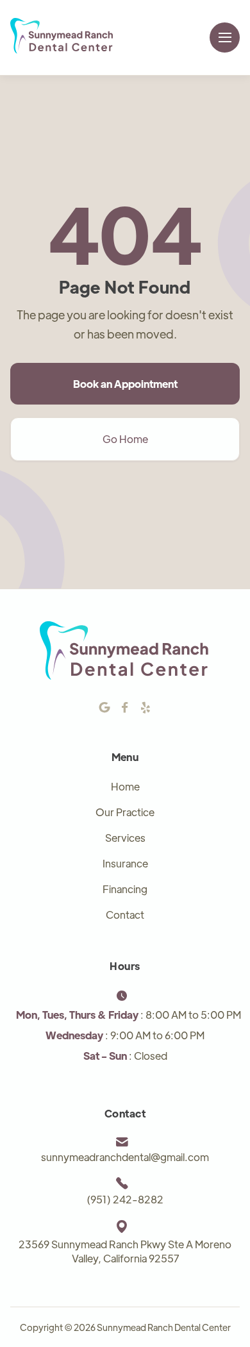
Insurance (125, 863)
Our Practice (125, 812)
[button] (225, 37)
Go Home (125, 439)
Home (125, 786)
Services (125, 837)
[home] (62, 37)
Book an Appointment (125, 383)
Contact (125, 914)
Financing (125, 889)
